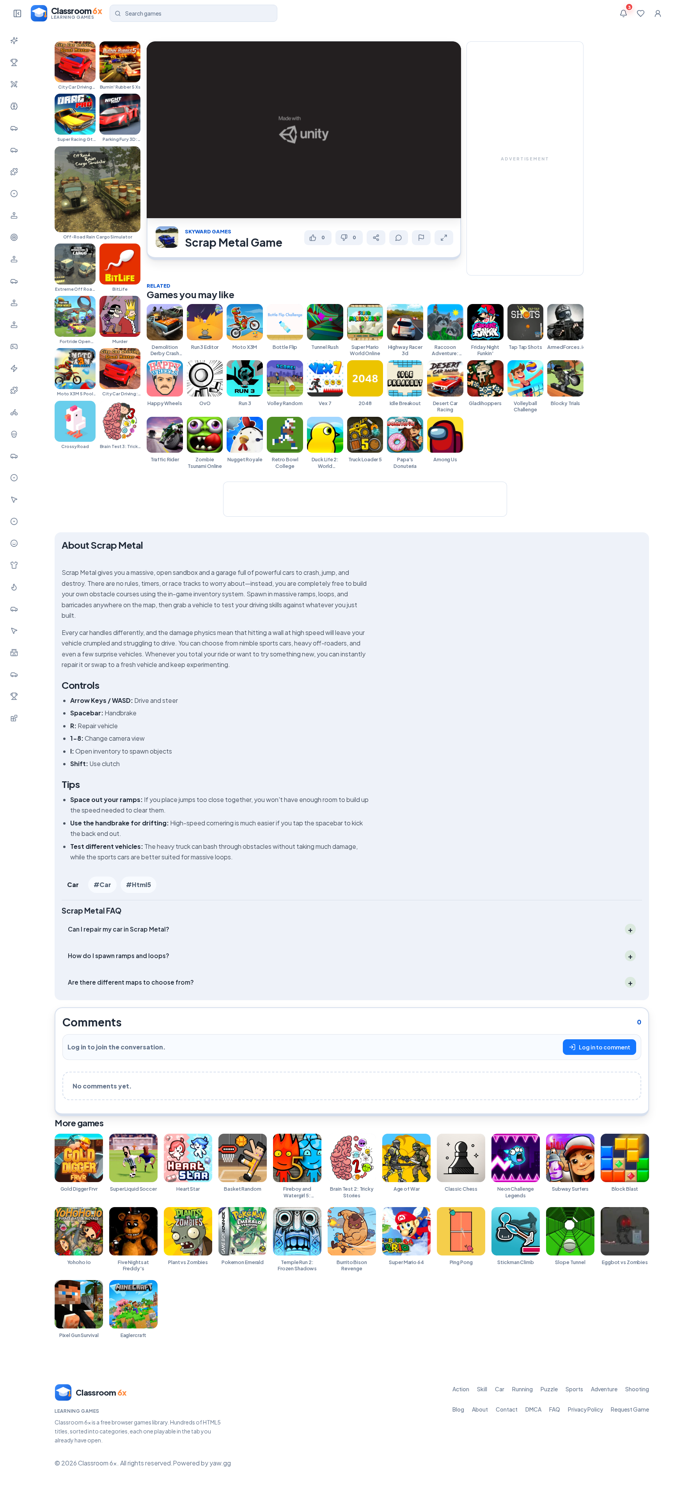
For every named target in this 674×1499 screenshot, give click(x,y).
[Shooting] (14, 237)
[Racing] (14, 281)
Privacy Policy (585, 1409)
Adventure (604, 1388)
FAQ (554, 1409)
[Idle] (14, 346)
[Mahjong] (14, 696)
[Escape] (14, 674)
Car (73, 884)
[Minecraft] (14, 718)
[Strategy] (14, 587)
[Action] (14, 84)
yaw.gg (220, 1463)
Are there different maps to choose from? (131, 982)
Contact (507, 1409)
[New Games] (14, 40)
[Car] (14, 128)
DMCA (533, 1409)
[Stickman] (14, 368)
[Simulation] (14, 259)
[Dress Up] (14, 565)
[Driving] (14, 455)
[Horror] (14, 434)
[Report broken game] (421, 237)
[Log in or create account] (657, 13)
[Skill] (14, 106)
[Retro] (14, 390)
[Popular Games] (14, 62)
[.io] (14, 324)
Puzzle (549, 1388)
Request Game (630, 1409)
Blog (458, 1409)
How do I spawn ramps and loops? (118, 955)
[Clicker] (14, 499)
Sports (574, 1388)
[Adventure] (14, 215)
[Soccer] (14, 521)
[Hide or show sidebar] (17, 13)
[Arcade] (14, 630)
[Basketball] (14, 477)
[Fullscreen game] (444, 237)
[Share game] (376, 237)
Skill (482, 1388)
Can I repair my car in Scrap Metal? (118, 929)
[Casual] (14, 543)
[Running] (14, 149)
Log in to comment (604, 1047)
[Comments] (398, 237)
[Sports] (14, 193)
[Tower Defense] (14, 652)
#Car (102, 884)
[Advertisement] (525, 158)
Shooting (637, 1388)
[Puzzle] (14, 171)
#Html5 (138, 884)
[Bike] (14, 412)
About (480, 1409)
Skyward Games (208, 231)
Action (460, 1388)
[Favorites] (640, 13)
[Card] (14, 608)
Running (522, 1388)
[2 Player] (14, 302)
